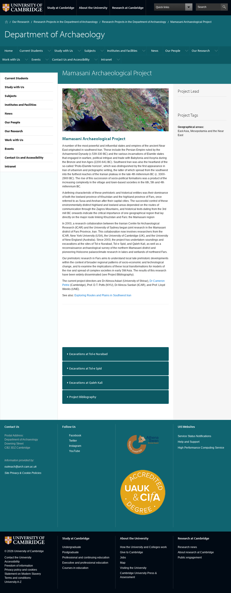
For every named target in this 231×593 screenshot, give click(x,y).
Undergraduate (71, 547)
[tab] (115, 354)
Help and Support (188, 441)
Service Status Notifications (194, 436)
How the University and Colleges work (143, 547)
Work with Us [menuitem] (11, 59)
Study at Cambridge (60, 8)
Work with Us (14, 140)
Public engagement (190, 557)
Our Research (14, 131)
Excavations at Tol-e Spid (85, 368)
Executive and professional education (85, 562)
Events (9, 149)
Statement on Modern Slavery (23, 573)
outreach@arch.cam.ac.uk (21, 466)
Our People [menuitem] (172, 51)
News (8, 113)
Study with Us (14, 87)
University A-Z (13, 582)
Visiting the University (133, 567)
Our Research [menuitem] (201, 51)
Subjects (10, 96)
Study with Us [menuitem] (63, 51)
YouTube (74, 451)
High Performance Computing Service (201, 447)
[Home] (6, 22)
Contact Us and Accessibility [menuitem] (71, 59)
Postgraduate (70, 552)
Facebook (75, 435)
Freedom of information (19, 565)
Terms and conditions (18, 577)
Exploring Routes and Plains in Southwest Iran (102, 295)
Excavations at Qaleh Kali (85, 383)
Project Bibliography (82, 397)
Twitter (73, 440)
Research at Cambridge (127, 8)
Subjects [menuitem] (90, 51)
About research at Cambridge (196, 552)
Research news (187, 547)
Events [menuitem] (36, 59)
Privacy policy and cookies (21, 569)
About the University (93, 8)
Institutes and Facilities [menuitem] (122, 51)
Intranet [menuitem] (106, 59)
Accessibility (12, 561)
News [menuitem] (154, 51)
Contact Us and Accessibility (24, 157)
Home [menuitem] (9, 51)
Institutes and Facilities (20, 105)
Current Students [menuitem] (31, 51)
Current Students (16, 78)
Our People (12, 122)
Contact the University (18, 557)
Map (122, 562)
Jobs (123, 557)
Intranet (10, 166)
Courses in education (75, 567)
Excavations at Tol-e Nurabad (88, 354)
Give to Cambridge (131, 552)
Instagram (75, 445)
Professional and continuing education (85, 557)
